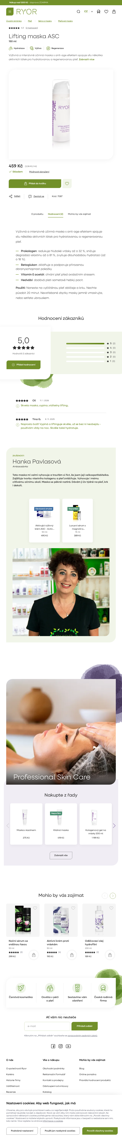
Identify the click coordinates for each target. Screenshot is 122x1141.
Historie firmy (13, 1080)
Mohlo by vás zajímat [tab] (79, 214)
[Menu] (10, 12)
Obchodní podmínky (53, 1069)
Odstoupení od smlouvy (55, 1086)
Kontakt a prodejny (53, 1080)
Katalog (47, 1092)
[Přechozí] (8, 825)
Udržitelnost (13, 1086)
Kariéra (10, 1074)
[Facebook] (53, 1046)
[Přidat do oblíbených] (67, 183)
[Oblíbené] (106, 11)
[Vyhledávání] (78, 11)
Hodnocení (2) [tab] (55, 214)
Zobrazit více (86, 59)
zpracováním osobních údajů (82, 1036)
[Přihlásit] (99, 11)
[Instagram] (60, 1046)
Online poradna (87, 1074)
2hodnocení (31, 28)
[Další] (114, 825)
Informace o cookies (53, 1121)
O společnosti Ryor (16, 1069)
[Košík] (114, 11)
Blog (81, 1069)
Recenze (11, 1092)
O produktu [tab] (37, 214)
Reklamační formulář (54, 1074)
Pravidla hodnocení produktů (95, 1080)
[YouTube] (68, 1046)
